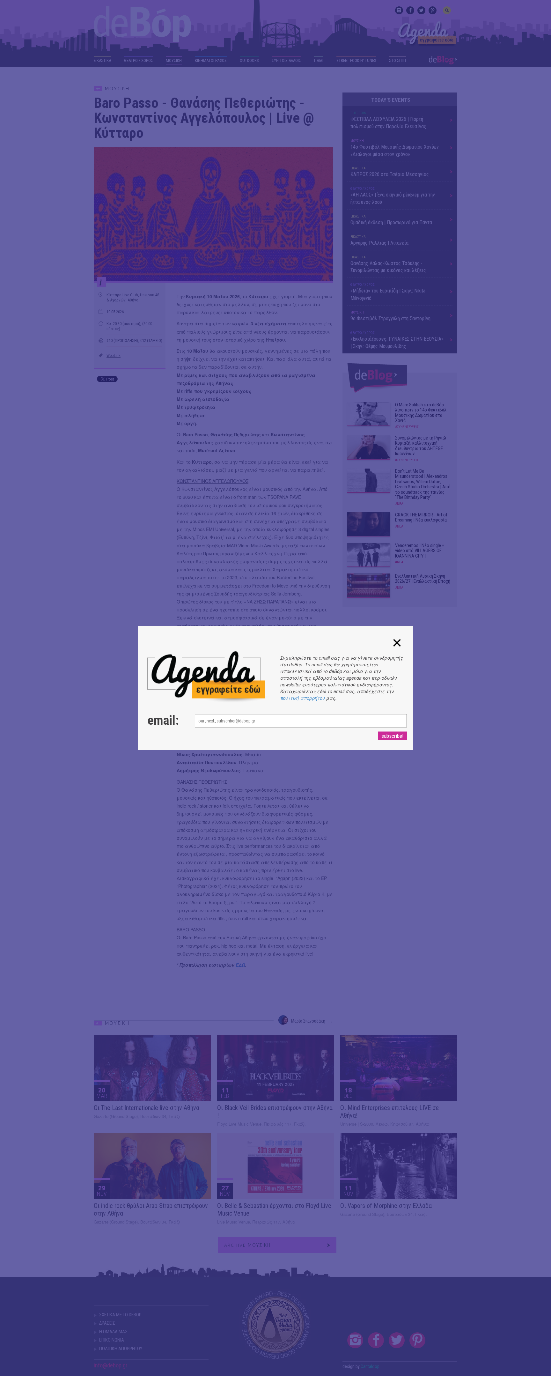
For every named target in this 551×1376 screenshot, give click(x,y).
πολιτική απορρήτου (302, 698)
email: (163, 720)
